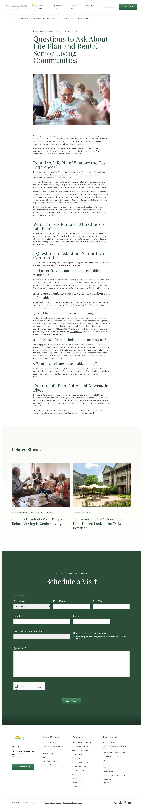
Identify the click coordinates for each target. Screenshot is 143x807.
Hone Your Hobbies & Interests (53, 746)
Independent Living (30, 18)
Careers (106, 782)
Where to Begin (109, 742)
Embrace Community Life (81, 742)
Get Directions (22, 766)
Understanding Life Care (50, 761)
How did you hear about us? (30, 631)
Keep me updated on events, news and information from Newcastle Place (101, 638)
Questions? (19, 648)
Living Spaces (77, 754)
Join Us (105, 760)
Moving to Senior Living (111, 756)
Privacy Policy (50, 803)
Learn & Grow (17, 18)
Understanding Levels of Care (114, 753)
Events (105, 764)
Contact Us (107, 768)
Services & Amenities (80, 762)
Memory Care (77, 782)
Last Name (100, 601)
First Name (60, 601)
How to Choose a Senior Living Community (114, 747)
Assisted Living (77, 774)
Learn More (71, 701)
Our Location (108, 771)
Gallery (44, 757)
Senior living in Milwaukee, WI (114, 775)
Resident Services (48, 754)
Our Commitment (48, 765)
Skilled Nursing (77, 778)
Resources (107, 779)
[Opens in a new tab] (125, 802)
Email (18, 616)
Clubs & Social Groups (80, 750)
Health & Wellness (79, 766)
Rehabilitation (77, 786)
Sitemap (59, 803)
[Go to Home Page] (21, 8)
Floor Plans (76, 758)
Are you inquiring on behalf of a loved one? (91, 633)
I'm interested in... (24, 601)
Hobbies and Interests (80, 746)
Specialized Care (78, 770)
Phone (78, 616)
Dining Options (47, 750)
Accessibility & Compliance (72, 803)
